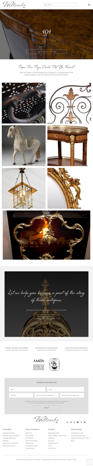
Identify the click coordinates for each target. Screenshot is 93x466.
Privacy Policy (72, 459)
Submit (46, 408)
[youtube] (78, 422)
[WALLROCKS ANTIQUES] (14, 2)
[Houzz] (84, 422)
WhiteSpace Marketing (58, 459)
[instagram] (74, 422)
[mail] (71, 422)
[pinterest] (81, 422)
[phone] (67, 422)
